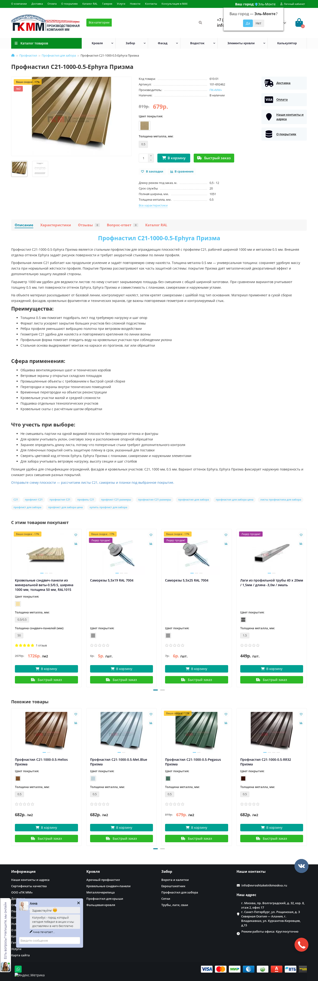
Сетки (165, 898)
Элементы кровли (241, 43)
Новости (135, 3)
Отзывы (88, 225)
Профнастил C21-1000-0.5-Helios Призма (41, 761)
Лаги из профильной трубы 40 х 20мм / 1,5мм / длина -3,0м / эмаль (271, 582)
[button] (155, 848)
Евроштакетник (173, 886)
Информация (23, 871)
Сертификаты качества (29, 886)
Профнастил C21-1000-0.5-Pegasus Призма (193, 761)
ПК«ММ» (216, 90)
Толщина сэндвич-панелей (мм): (39, 628)
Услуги (121, 3)
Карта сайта (20, 955)
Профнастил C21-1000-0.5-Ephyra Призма (159, 238)
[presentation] (12, 607)
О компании (19, 3)
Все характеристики (153, 205)
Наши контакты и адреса (30, 880)
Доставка (37, 3)
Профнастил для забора (59, 55)
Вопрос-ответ (121, 225)
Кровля (97, 43)
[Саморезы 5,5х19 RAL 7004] (121, 554)
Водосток (197, 43)
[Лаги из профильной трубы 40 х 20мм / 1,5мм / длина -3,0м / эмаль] (271, 554)
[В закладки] (76, 534)
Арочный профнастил (103, 880)
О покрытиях (69, 3)
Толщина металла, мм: (156, 136)
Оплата (52, 3)
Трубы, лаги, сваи (174, 905)
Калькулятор (287, 43)
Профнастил (28, 55)
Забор (130, 43)
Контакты (151, 3)
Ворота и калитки (175, 880)
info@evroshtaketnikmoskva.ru (264, 885)
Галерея (107, 3)
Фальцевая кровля (100, 905)
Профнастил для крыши (104, 898)
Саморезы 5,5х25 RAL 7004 (186, 580)
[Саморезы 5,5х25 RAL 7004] (196, 554)
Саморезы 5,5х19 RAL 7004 (111, 580)
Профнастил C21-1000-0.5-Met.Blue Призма (118, 761)
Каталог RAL (90, 3)
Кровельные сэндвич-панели (108, 886)
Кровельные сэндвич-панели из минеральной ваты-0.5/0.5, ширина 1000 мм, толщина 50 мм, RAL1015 (44, 585)
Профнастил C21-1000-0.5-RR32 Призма (265, 761)
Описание (24, 225)
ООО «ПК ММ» (22, 892)
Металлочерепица (100, 892)
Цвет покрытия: (151, 116)
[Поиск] (200, 22)
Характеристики (55, 225)
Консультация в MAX (174, 3)
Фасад (162, 43)
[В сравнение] (76, 543)
